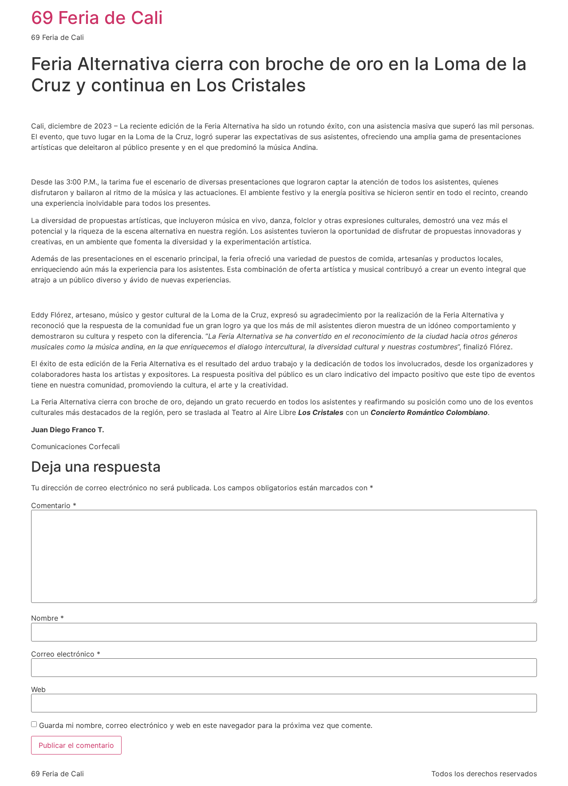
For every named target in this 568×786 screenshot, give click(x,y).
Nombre (47, 618)
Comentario (53, 505)
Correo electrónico (65, 653)
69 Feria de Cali (97, 17)
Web (38, 689)
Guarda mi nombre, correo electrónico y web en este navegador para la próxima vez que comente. (205, 725)
